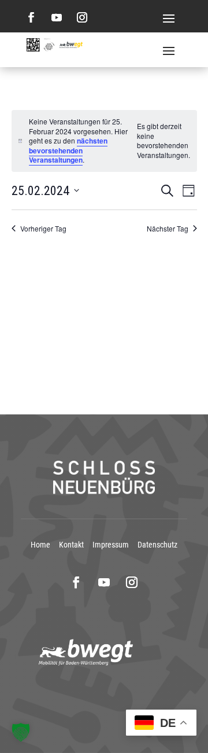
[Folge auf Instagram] (82, 17)
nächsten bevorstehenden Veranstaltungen (68, 150)
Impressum (110, 544)
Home (40, 544)
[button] (21, 732)
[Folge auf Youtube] (56, 17)
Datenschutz (157, 544)
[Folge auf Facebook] (31, 17)
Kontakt (71, 544)
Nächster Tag (167, 228)
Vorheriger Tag (43, 228)
